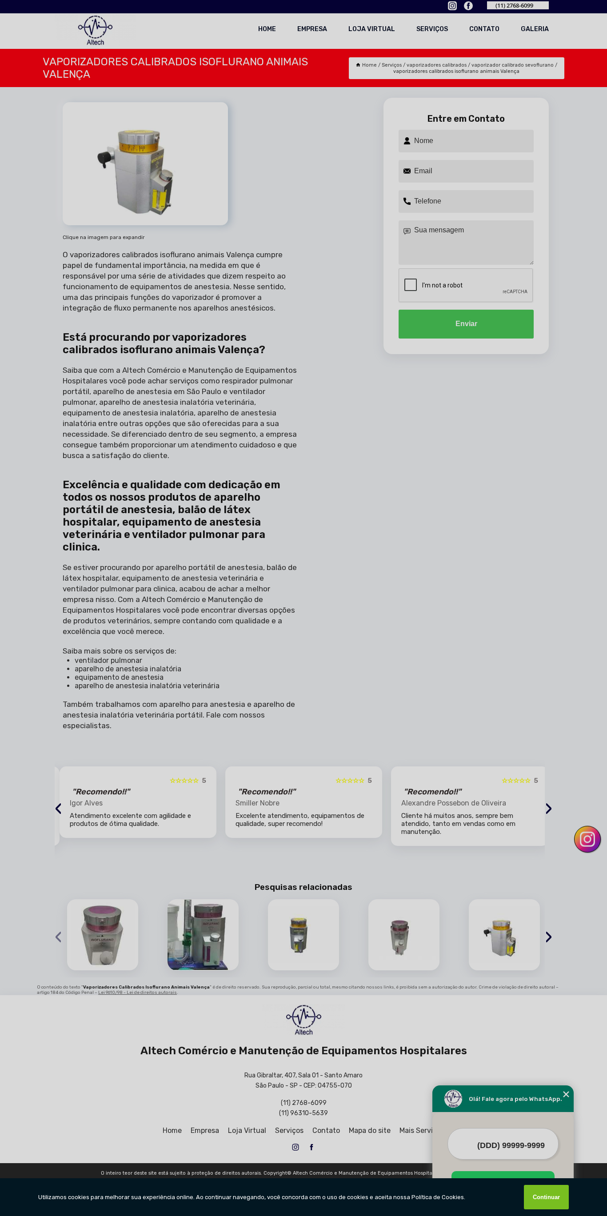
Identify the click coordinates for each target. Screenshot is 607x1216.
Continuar (546, 1197)
